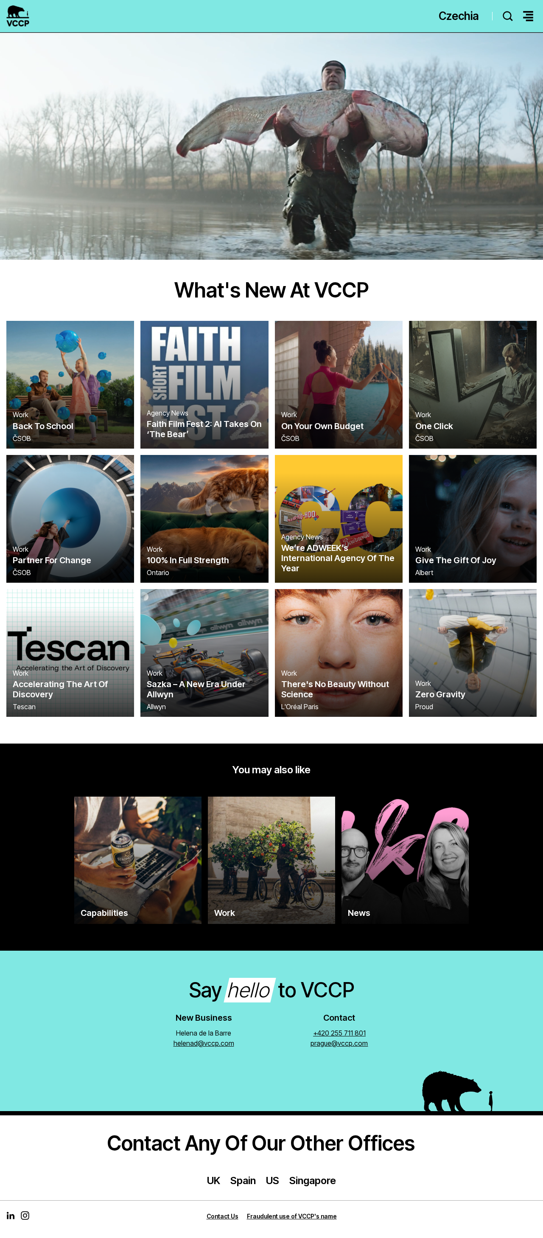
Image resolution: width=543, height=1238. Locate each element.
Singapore (312, 1180)
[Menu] (528, 16)
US (272, 1180)
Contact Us (222, 1216)
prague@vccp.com (339, 1043)
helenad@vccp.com (204, 1043)
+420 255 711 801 (339, 1033)
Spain (243, 1180)
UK (213, 1180)
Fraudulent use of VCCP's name (292, 1216)
